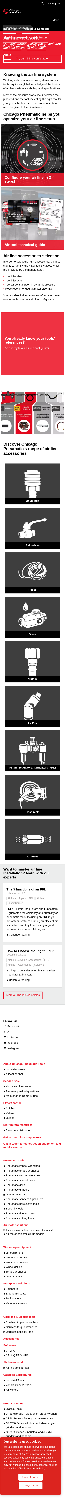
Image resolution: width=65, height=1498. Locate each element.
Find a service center (18, 1086)
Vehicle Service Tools (18, 1385)
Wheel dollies (14, 1267)
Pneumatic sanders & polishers (24, 1199)
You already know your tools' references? (30, 340)
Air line (40, 898)
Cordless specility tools (19, 1331)
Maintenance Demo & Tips (22, 1095)
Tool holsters (13, 1298)
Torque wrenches (16, 1271)
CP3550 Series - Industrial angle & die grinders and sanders (29, 1434)
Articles (10, 1108)
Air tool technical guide (25, 245)
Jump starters (14, 1276)
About (7, 54)
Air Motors (12, 1389)
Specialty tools (14, 1208)
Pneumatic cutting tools (20, 1218)
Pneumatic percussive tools (22, 1203)
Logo (16, 12)
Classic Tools (14, 1408)
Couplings (32, 500)
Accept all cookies (31, 1477)
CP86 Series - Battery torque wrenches (29, 1418)
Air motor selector (16, 1233)
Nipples (32, 678)
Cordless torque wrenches (21, 1327)
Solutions (39, 964)
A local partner (14, 1074)
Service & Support (15, 37)
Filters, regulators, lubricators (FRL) (32, 767)
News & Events (36, 46)
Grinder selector (15, 1194)
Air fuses (32, 856)
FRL (31, 898)
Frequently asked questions (22, 1091)
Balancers (12, 1288)
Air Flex (32, 723)
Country (52, 3)
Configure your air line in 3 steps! (28, 179)
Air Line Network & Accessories (24, 960)
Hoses (32, 589)
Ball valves (33, 545)
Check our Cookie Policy (31, 1468)
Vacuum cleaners (16, 1303)
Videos (10, 1113)
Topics (22, 898)
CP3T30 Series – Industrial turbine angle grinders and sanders (30, 1425)
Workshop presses (17, 1262)
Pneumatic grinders (17, 1189)
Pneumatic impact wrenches (23, 1165)
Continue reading (19, 934)
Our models (37, 1233)
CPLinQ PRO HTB (17, 1355)
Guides (10, 1117)
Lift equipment (14, 1252)
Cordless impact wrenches (22, 1322)
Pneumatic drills (15, 1185)
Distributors (40, 37)
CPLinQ (10, 1350)
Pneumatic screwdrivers (20, 1180)
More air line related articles (23, 995)
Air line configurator (17, 1367)
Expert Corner (12, 46)
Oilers (32, 634)
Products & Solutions (35, 28)
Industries (9, 28)
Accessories (24, 964)
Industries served (16, 1069)
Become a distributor (18, 1130)
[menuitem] (12, 28)
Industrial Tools (15, 1380)
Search (42, 4)
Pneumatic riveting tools (20, 1213)
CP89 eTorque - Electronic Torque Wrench (31, 1413)
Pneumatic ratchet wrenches (23, 1175)
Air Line (12, 898)
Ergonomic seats (16, 1293)
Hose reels (32, 812)
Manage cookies (30, 1485)
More (55, 20)
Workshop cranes (16, 1257)
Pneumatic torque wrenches (22, 1170)
